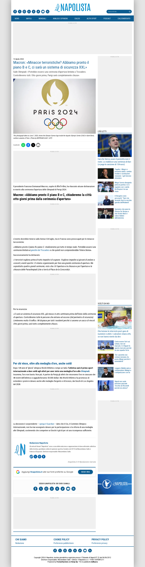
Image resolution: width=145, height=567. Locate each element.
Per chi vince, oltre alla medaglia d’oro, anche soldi (42, 363)
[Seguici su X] (20, 12)
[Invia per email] (38, 145)
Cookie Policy (62, 539)
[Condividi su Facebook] (28, 145)
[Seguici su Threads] (33, 12)
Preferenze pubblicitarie (64, 543)
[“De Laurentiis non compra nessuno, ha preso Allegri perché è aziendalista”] (106, 359)
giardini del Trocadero (40, 250)
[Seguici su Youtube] (43, 12)
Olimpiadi (85, 371)
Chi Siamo (21, 539)
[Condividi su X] (33, 145)
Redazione (19, 543)
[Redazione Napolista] (20, 450)
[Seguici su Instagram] (24, 12)
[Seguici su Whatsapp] (29, 12)
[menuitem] (17, 18)
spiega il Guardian (46, 424)
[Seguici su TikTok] (38, 12)
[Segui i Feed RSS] (47, 12)
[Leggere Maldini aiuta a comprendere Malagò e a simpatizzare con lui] (106, 372)
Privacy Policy (100, 539)
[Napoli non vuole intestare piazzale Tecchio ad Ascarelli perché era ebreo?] (106, 386)
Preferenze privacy (99, 543)
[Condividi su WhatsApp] (23, 145)
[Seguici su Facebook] (15, 12)
